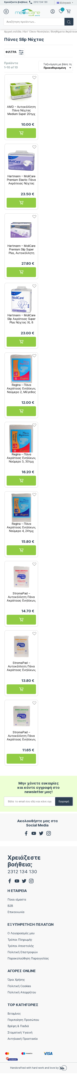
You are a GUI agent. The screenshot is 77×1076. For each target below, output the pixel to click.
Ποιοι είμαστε (17, 899)
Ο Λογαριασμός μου (21, 933)
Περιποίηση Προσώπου (23, 1020)
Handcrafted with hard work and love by (34, 1067)
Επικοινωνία (16, 912)
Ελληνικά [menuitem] (65, 2)
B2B (10, 905)
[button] (33, 76)
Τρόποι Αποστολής (21, 946)
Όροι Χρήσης (16, 979)
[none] (64, 3)
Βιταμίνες (14, 1013)
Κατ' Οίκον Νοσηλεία (36, 31)
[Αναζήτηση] (68, 22)
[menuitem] (64, 3)
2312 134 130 (40, 2)
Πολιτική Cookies (19, 986)
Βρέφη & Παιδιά (18, 1026)
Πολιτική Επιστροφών (23, 952)
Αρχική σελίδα (12, 31)
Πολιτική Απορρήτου (22, 992)
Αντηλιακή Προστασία (23, 1038)
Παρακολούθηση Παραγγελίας (28, 958)
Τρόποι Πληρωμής (20, 939)
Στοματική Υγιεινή (20, 1032)
